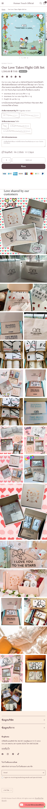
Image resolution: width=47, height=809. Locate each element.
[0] (44, 3)
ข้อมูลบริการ (8, 727)
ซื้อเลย (23, 166)
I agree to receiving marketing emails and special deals (23, 777)
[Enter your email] (43, 772)
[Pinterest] (12, 76)
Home (3, 9)
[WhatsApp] (16, 76)
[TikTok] (19, 754)
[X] (7, 76)
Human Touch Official (23, 3)
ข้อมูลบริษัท (8, 719)
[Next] (28, 58)
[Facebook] (3, 76)
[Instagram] (9, 754)
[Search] (41, 3)
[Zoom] (41, 17)
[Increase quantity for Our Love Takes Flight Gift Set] (9, 160)
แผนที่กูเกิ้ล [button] (6, 748)
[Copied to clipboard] (20, 76)
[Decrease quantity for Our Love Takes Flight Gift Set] (3, 160)
